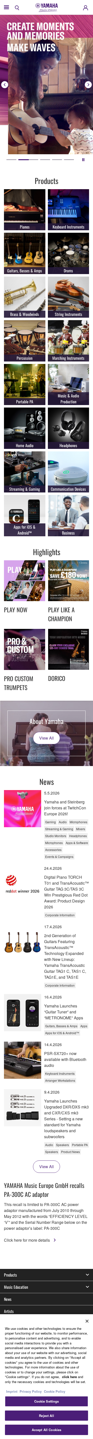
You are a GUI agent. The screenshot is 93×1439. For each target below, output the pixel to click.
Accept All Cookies (46, 1429)
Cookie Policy (54, 1391)
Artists (9, 1311)
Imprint (11, 1391)
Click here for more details (27, 1240)
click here (69, 1376)
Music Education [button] (16, 1287)
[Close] (87, 1321)
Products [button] (10, 1275)
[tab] (11, 159)
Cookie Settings (46, 1401)
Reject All (46, 1415)
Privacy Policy (31, 1391)
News (7, 1299)
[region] (46, 1376)
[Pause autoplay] (83, 159)
